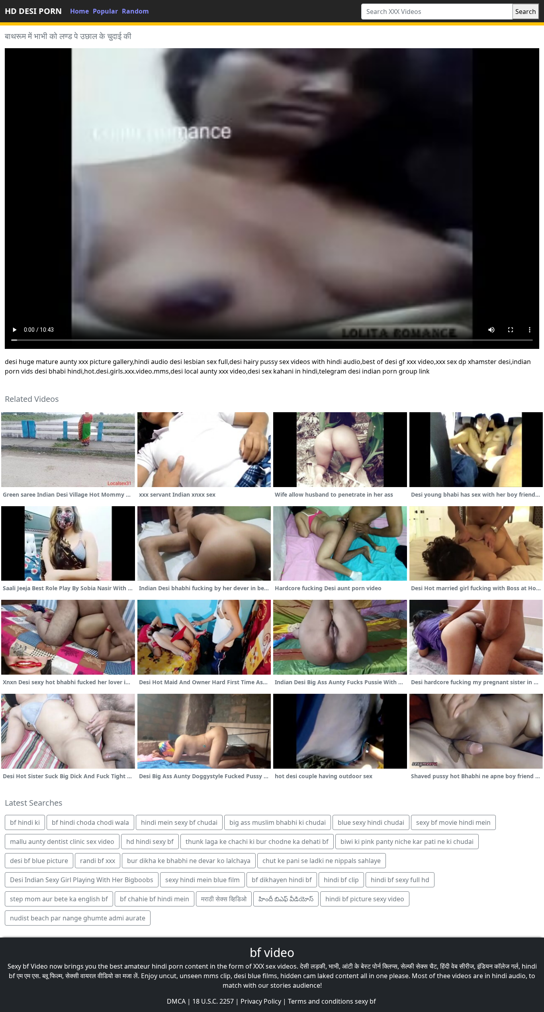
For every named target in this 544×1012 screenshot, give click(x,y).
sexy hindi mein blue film (202, 879)
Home (79, 11)
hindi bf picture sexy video (364, 899)
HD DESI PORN (33, 11)
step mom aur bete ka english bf (59, 899)
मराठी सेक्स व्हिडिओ (224, 899)
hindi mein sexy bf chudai (179, 822)
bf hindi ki (25, 822)
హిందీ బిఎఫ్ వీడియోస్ (285, 899)
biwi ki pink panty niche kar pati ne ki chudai (407, 841)
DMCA (176, 1001)
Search (525, 11)
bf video (272, 952)
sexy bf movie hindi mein (453, 822)
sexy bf (365, 1001)
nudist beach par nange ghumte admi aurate (77, 918)
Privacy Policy (261, 1001)
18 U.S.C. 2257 (213, 1001)
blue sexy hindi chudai (371, 822)
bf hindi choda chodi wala (90, 822)
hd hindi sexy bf (150, 841)
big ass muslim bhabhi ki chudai (277, 822)
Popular (105, 11)
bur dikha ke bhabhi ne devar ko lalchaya (188, 860)
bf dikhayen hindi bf (282, 879)
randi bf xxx (97, 860)
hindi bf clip (341, 879)
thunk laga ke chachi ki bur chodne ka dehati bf (257, 841)
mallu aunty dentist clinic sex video (62, 841)
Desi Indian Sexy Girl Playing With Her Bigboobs (81, 879)
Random (135, 11)
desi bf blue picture (39, 860)
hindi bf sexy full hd (400, 879)
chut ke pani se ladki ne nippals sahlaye (321, 860)
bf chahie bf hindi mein (154, 899)
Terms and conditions (320, 1001)
